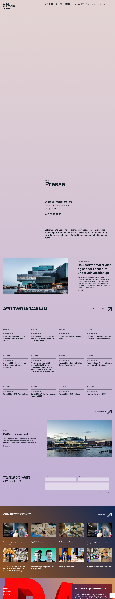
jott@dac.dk (51, 208)
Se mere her (6, 446)
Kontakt (47, 180)
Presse (5, 431)
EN (100, 4)
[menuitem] (49, 2)
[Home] (10, 6)
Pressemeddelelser (84, 261)
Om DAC (6, 594)
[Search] (104, 4)
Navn (83, 476)
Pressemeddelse (8, 333)
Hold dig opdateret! (104, 492)
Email (50, 476)
